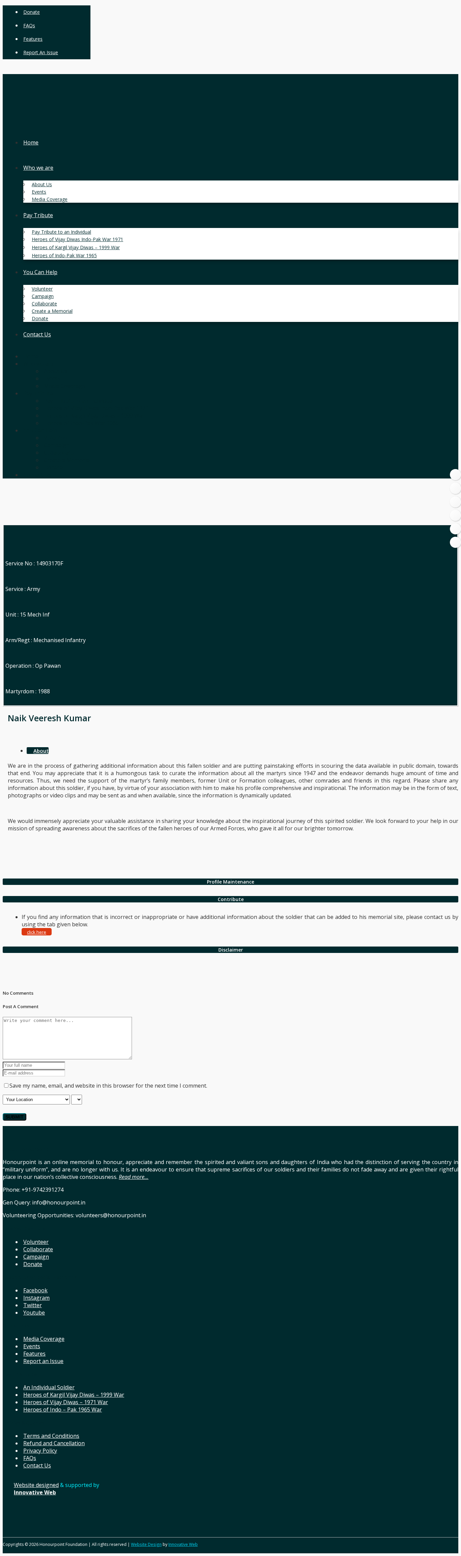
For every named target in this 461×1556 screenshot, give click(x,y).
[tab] (230, 882)
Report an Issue (40, 52)
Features (33, 39)
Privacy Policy (40, 1450)
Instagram (36, 1297)
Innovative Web (183, 1544)
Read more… (133, 1177)
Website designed (36, 1485)
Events (31, 1346)
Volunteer (36, 1242)
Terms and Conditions (51, 1435)
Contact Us (37, 1465)
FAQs (29, 25)
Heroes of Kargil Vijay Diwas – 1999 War (73, 1394)
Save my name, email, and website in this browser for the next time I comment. (108, 1085)
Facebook (35, 1290)
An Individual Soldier (49, 1387)
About (41, 750)
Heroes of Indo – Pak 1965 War (62, 1409)
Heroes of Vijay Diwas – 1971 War (65, 1402)
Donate (31, 12)
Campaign (36, 1256)
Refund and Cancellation (54, 1443)
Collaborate (38, 1249)
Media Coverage (43, 1339)
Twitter (32, 1305)
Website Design (146, 1544)
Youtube (34, 1312)
